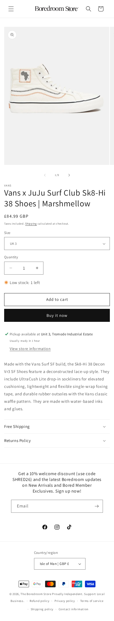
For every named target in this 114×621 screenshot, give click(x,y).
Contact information (74, 609)
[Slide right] (69, 175)
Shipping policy (42, 609)
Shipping (31, 223)
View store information (30, 348)
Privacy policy (65, 601)
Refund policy (39, 601)
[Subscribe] (96, 506)
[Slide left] (45, 175)
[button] (11, 9)
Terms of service (91, 601)
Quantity (11, 257)
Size (7, 232)
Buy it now (57, 315)
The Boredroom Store (35, 594)
